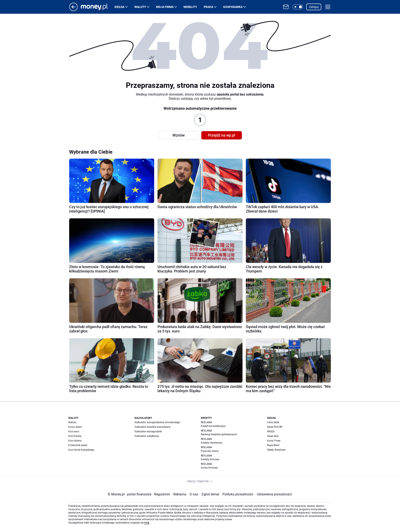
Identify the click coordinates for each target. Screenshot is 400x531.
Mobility (190, 7)
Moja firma (165, 7)
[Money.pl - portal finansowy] (97, 7)
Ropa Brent (273, 445)
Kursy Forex (273, 440)
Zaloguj (314, 7)
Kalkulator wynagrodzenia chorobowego (157, 422)
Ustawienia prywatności (273, 494)
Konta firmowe (209, 467)
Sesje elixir (273, 436)
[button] (297, 6)
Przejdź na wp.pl (221, 135)
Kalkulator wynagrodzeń (148, 431)
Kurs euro (73, 431)
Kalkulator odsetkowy (147, 436)
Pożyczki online (209, 451)
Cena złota (273, 422)
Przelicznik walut (77, 445)
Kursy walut (75, 426)
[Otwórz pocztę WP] (285, 7)
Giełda (119, 7)
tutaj (146, 522)
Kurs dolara (74, 440)
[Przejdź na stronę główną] (73, 10)
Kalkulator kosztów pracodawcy (153, 426)
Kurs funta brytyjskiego (81, 449)
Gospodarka (232, 7)
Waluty (140, 7)
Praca (208, 7)
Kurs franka (74, 436)
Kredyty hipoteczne (211, 442)
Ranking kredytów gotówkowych (219, 434)
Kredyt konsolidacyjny (213, 426)
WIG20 (271, 431)
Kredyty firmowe (210, 459)
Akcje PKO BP (274, 426)
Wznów (178, 135)
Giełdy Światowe (276, 449)
